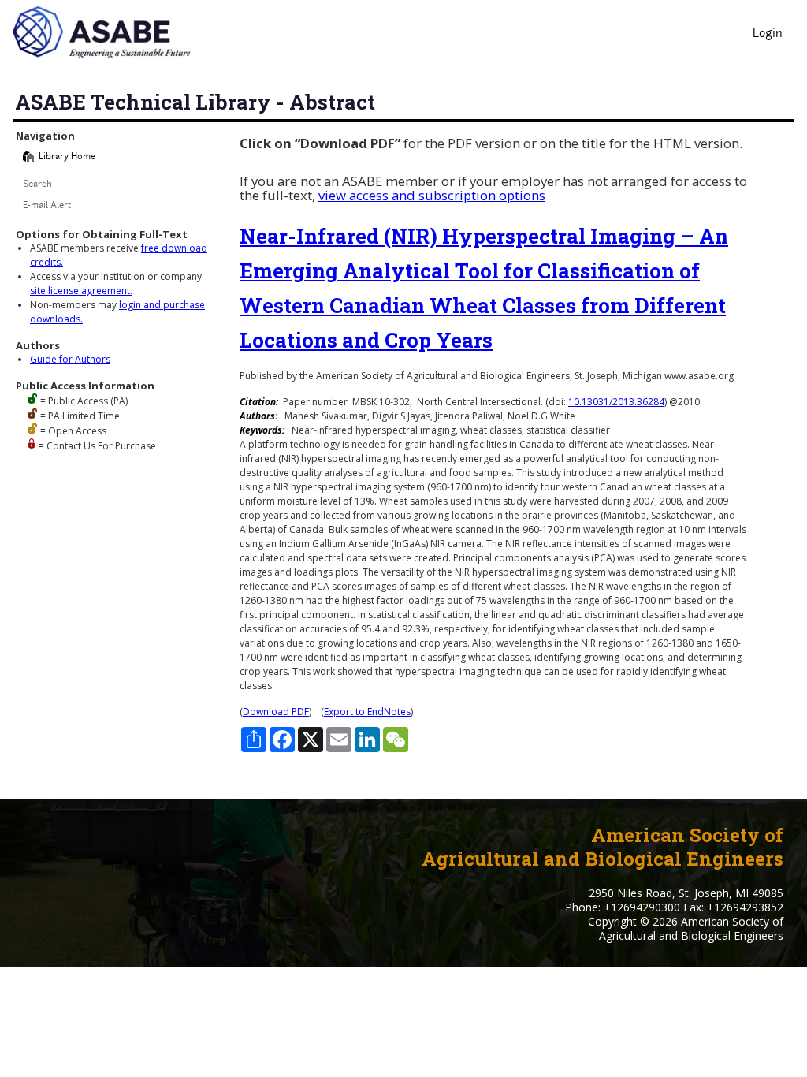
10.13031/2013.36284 (616, 401)
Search (37, 185)
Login (768, 34)
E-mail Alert (47, 206)
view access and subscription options (431, 195)
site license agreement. (81, 290)
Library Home (67, 157)
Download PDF (276, 711)
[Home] (28, 156)
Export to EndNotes (367, 711)
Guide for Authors (70, 359)
